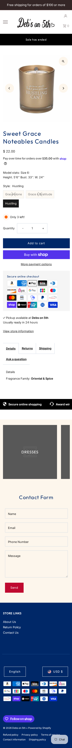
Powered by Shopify (39, 727)
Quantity (9, 228)
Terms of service (50, 734)
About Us (9, 621)
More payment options (36, 264)
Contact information (14, 739)
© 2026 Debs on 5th (14, 727)
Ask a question (16, 359)
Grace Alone (13, 194)
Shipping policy (37, 739)
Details (11, 348)
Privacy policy (30, 734)
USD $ (58, 671)
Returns (27, 348)
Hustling (11, 203)
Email (11, 528)
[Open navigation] (8, 22)
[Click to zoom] (63, 61)
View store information (18, 331)
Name (12, 514)
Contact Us (11, 632)
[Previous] (9, 88)
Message (14, 556)
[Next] (63, 88)
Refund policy (10, 734)
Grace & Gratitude (40, 194)
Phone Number (18, 542)
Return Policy (12, 627)
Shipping (45, 348)
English (15, 671)
